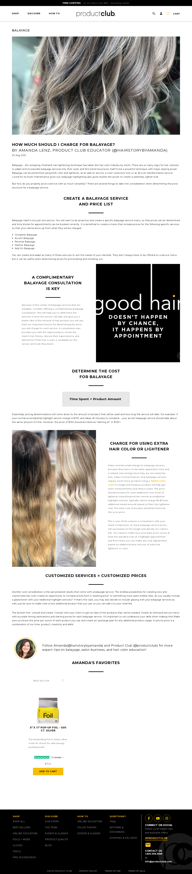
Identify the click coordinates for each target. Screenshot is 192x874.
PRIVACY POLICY (88, 871)
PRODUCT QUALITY (56, 839)
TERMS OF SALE (136, 871)
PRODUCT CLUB (63, 871)
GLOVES (17, 845)
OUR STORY (52, 821)
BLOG (48, 845)
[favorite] (63, 680)
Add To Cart (48, 771)
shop (15, 13)
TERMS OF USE (112, 871)
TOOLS (17, 851)
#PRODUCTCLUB (156, 838)
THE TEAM (51, 827)
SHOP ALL (19, 821)
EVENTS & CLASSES (56, 833)
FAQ (113, 821)
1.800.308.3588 (153, 853)
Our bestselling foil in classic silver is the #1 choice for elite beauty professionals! (48, 743)
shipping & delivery (123, 838)
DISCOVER (34, 13)
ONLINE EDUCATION (25, 833)
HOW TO (54, 13)
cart (176, 13)
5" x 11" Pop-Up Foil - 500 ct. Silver (48, 729)
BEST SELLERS (21, 827)
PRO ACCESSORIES (24, 857)
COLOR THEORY (87, 827)
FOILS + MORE (21, 839)
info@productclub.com (158, 861)
